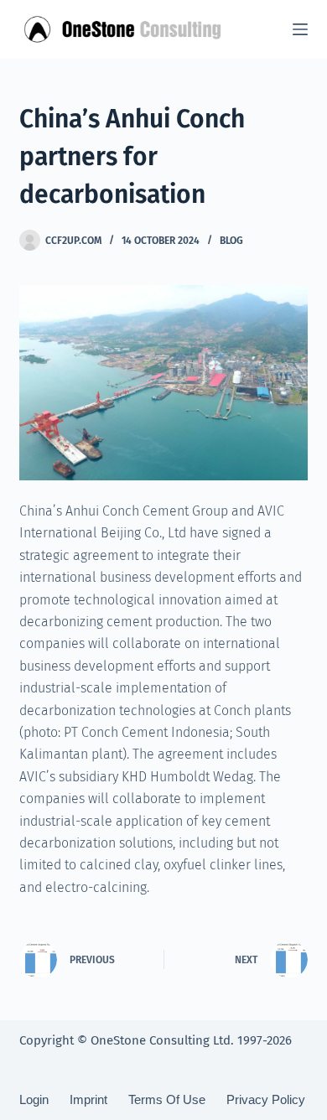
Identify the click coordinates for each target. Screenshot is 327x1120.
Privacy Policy (265, 1099)
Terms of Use (166, 1099)
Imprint (88, 1099)
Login (34, 1099)
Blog (231, 240)
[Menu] (300, 29)
